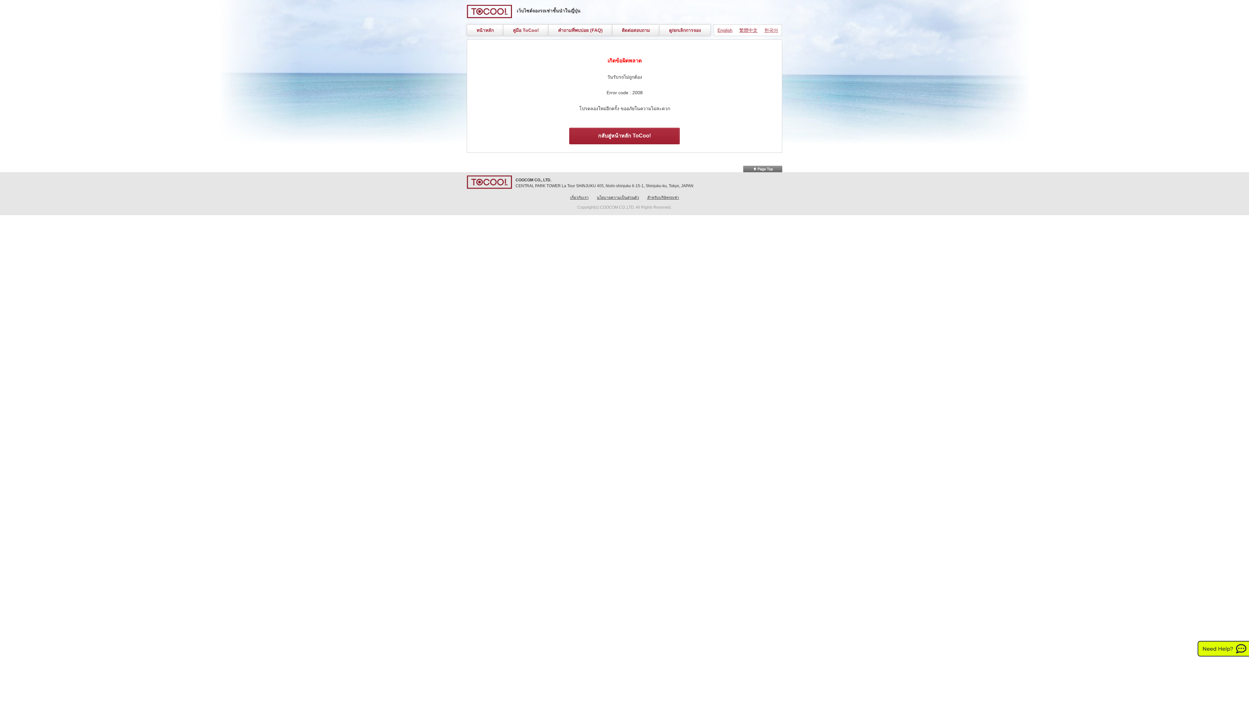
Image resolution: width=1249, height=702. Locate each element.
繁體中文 (748, 30)
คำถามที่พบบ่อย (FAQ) (580, 30)
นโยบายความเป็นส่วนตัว (618, 197)
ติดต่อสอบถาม (636, 30)
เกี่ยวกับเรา (579, 197)
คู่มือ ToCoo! (526, 30)
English (725, 30)
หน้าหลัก (485, 30)
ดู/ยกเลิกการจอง (685, 30)
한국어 (771, 30)
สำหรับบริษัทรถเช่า (663, 197)
